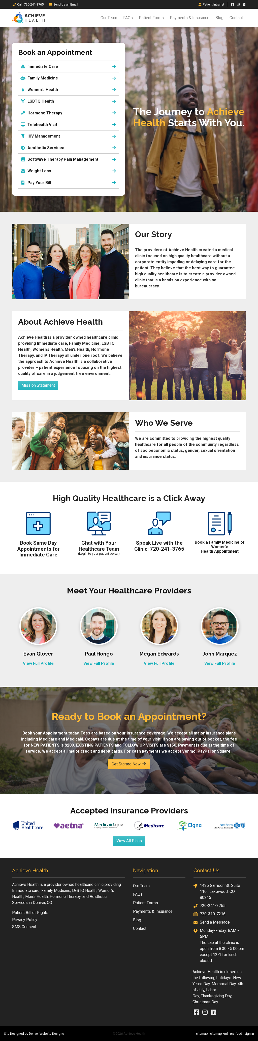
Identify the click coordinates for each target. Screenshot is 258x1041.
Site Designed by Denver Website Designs (34, 1033)
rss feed (236, 1033)
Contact (236, 17)
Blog (219, 17)
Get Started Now (127, 764)
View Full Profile (38, 663)
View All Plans (129, 840)
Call (30, 4)
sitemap (202, 1033)
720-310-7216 (212, 914)
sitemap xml (219, 1033)
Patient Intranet (213, 4)
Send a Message (215, 922)
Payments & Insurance (189, 17)
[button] (68, 78)
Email (65, 4)
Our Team (109, 17)
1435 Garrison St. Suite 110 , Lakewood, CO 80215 (220, 891)
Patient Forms (151, 17)
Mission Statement (38, 385)
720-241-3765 (212, 905)
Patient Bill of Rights (30, 912)
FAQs (128, 17)
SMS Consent (24, 926)
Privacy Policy (24, 919)
